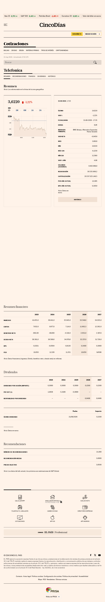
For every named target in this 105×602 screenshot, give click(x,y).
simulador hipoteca (52, 501)
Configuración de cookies (53, 576)
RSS (44, 579)
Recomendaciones (19, 76)
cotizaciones (20, 521)
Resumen (7, 76)
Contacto (19, 576)
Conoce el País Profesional (52, 532)
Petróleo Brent (44, 16)
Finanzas (31, 76)
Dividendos (41, 76)
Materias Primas (32, 50)
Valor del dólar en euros (92, 16)
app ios (52, 521)
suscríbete (76, 34)
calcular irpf (20, 501)
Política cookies (37, 576)
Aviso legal (27, 576)
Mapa (40, 579)
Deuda (21, 50)
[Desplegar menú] (6, 25)
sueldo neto (85, 501)
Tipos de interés (47, 50)
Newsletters (51, 579)
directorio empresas (85, 511)
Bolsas (6, 50)
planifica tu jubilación (20, 511)
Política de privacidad (70, 576)
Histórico (52, 76)
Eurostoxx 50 (67, 16)
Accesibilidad (83, 576)
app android (85, 521)
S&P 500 (24, 16)
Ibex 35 (7, 16)
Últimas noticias (61, 579)
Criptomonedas (62, 50)
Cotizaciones (16, 44)
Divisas (14, 50)
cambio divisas (52, 511)
